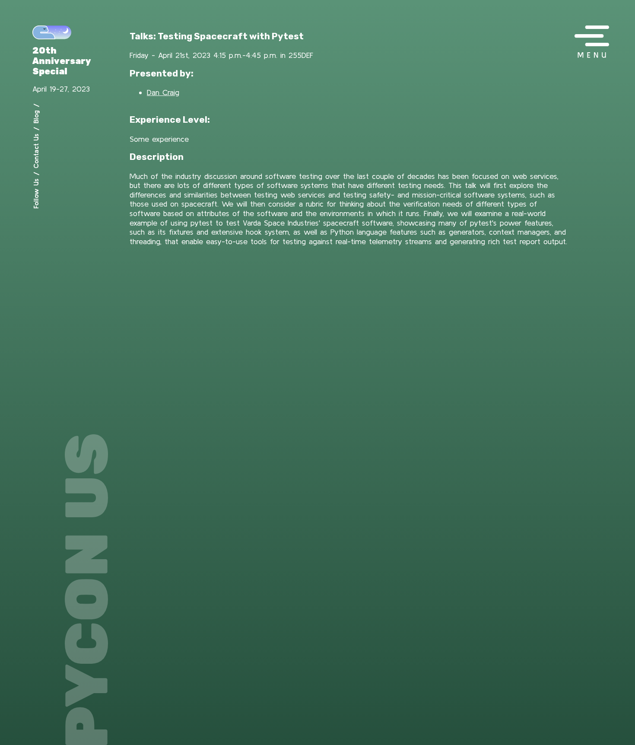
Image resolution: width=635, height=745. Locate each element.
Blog (36, 117)
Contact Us (36, 151)
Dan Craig (163, 92)
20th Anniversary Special (61, 60)
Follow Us (36, 193)
